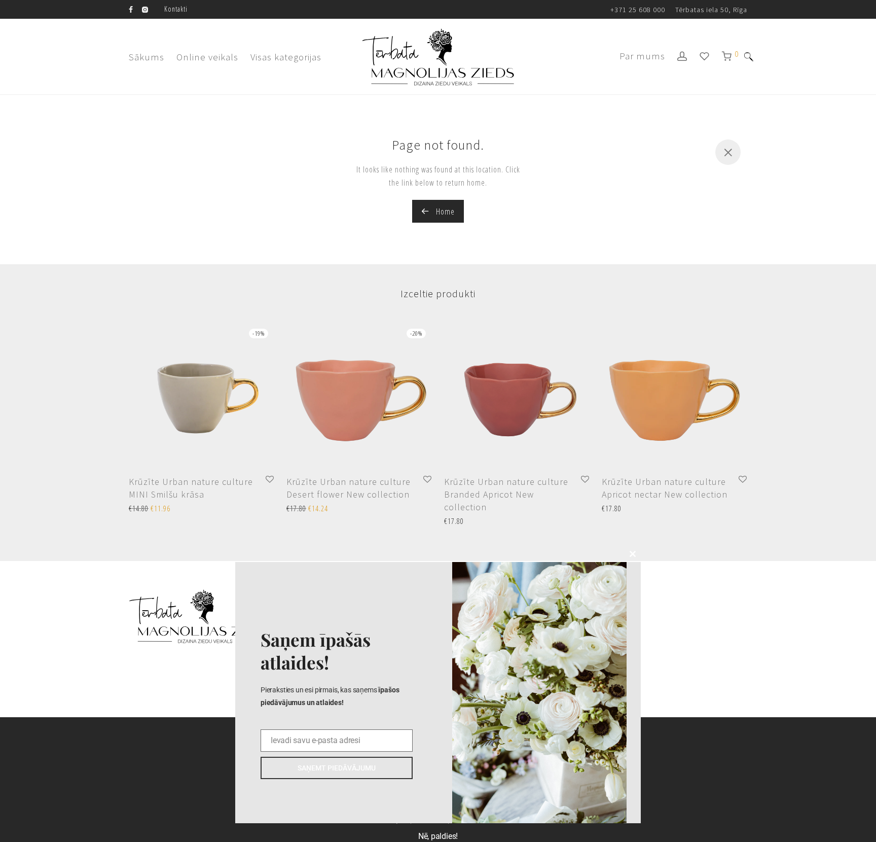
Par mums (642, 56)
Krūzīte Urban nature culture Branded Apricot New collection (506, 494)
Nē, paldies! (438, 836)
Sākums (146, 57)
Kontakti (176, 9)
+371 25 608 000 (637, 9)
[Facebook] (131, 9)
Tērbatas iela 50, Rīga (711, 9)
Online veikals (207, 57)
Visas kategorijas (285, 57)
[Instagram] (145, 9)
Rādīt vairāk (142, 509)
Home (444, 211)
